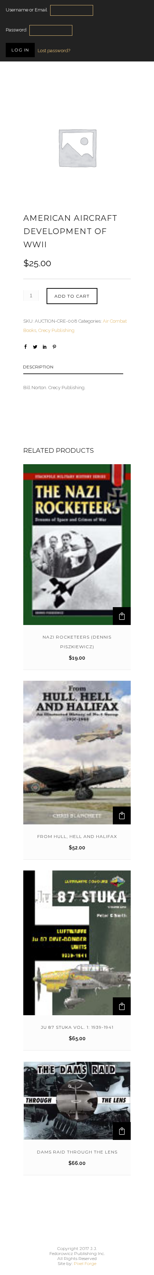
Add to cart (72, 296)
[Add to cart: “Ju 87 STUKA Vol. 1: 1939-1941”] (122, 1006)
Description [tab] (38, 366)
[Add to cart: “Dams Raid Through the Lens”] (122, 1131)
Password (16, 30)
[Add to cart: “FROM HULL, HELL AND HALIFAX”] (122, 815)
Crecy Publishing (56, 330)
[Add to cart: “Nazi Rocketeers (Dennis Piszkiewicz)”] (122, 616)
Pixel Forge (85, 1263)
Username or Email (26, 10)
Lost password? (54, 50)
